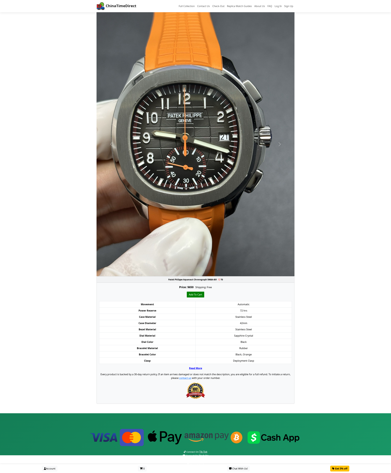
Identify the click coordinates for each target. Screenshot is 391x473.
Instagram (208, 459)
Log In (278, 6)
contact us (185, 378)
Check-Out (218, 6)
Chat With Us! (240, 468)
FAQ (269, 6)
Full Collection (187, 6)
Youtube (203, 455)
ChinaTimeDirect (120, 5)
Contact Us (203, 6)
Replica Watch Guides (239, 6)
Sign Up (288, 6)
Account (50, 468)
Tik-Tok (203, 451)
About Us (259, 6)
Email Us (197, 466)
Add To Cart (195, 294)
